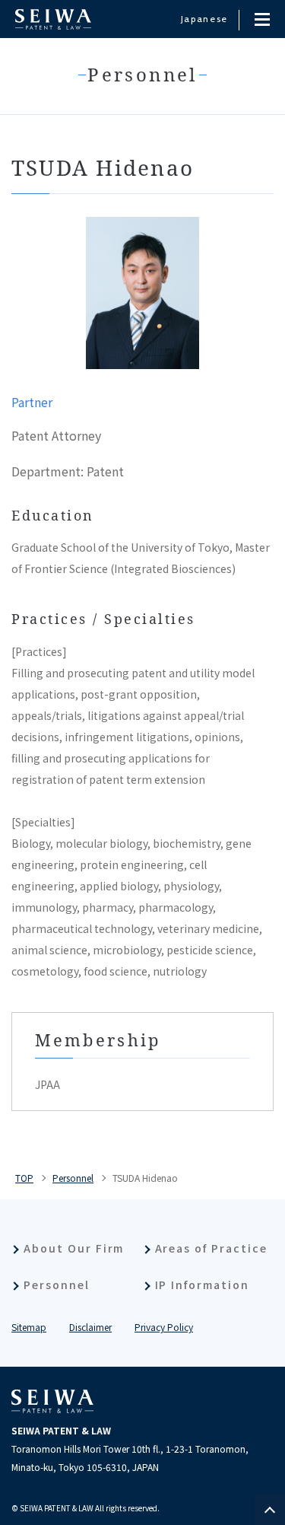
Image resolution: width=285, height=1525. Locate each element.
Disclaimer (90, 1326)
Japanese (204, 18)
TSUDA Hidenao (145, 1177)
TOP (24, 1177)
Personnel (72, 1177)
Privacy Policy (164, 1326)
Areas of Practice (211, 1248)
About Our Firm (74, 1248)
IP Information (202, 1284)
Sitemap (28, 1326)
